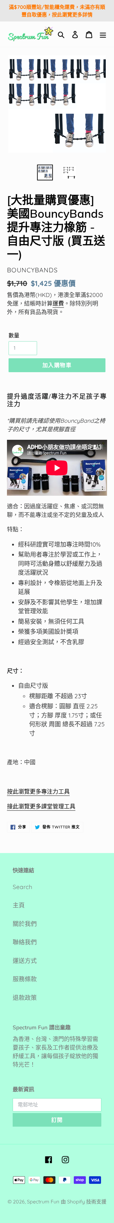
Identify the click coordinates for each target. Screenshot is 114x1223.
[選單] (103, 34)
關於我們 (25, 924)
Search (22, 887)
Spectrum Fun (43, 1201)
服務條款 (25, 979)
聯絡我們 (25, 942)
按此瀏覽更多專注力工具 (38, 791)
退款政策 (25, 998)
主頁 (19, 905)
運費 (58, 303)
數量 (14, 335)
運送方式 (25, 961)
